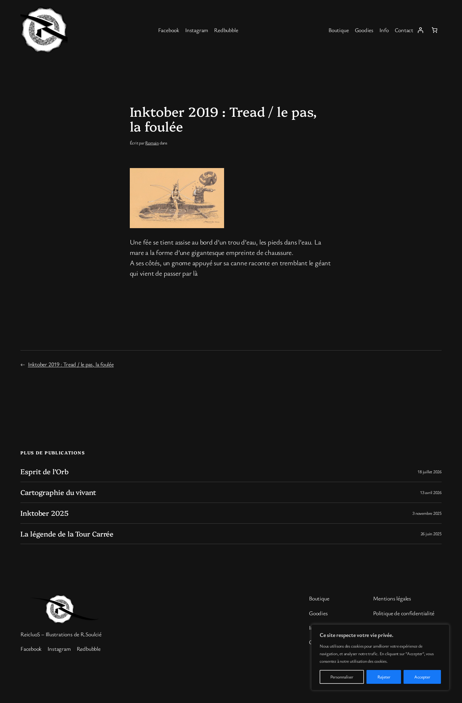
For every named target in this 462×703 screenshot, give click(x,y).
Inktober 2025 (44, 513)
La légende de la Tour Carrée (66, 534)
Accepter (422, 677)
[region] (380, 657)
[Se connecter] (420, 30)
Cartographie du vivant (58, 492)
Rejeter (383, 677)
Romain (152, 143)
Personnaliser (341, 677)
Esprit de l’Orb (44, 471)
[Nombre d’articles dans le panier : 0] (434, 30)
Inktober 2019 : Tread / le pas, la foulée (71, 364)
